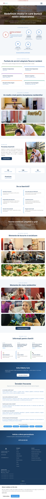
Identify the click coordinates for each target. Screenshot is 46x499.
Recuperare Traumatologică (36, 460)
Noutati (17, 458)
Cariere (17, 464)
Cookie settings (6, 496)
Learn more (4, 492)
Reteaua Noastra (19, 460)
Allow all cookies (15, 496)
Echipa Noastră (19, 455)
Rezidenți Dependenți (35, 453)
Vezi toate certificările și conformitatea (23, 52)
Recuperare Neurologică (35, 458)
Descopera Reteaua (23, 375)
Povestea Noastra (6, 158)
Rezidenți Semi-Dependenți (36, 451)
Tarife (17, 462)
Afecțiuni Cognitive (34, 455)
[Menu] (41, 3)
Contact (17, 466)
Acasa (17, 449)
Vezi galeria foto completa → (23, 328)
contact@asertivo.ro (4, 457)
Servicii (17, 451)
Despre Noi (18, 453)
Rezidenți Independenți (35, 449)
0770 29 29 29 (23, 440)
